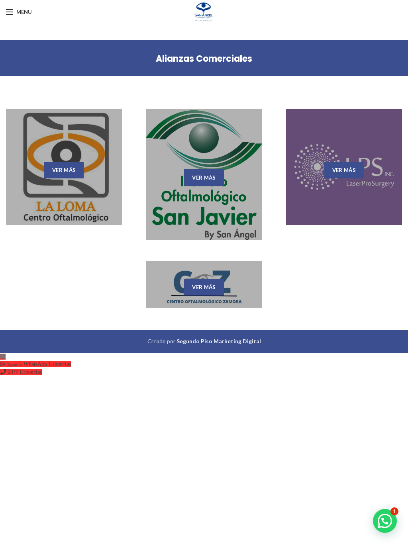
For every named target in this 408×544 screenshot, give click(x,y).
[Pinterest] (375, 12)
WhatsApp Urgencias (47, 364)
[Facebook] (353, 12)
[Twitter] (363, 12)
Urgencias (31, 372)
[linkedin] (386, 12)
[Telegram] (396, 12)
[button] (385, 521)
